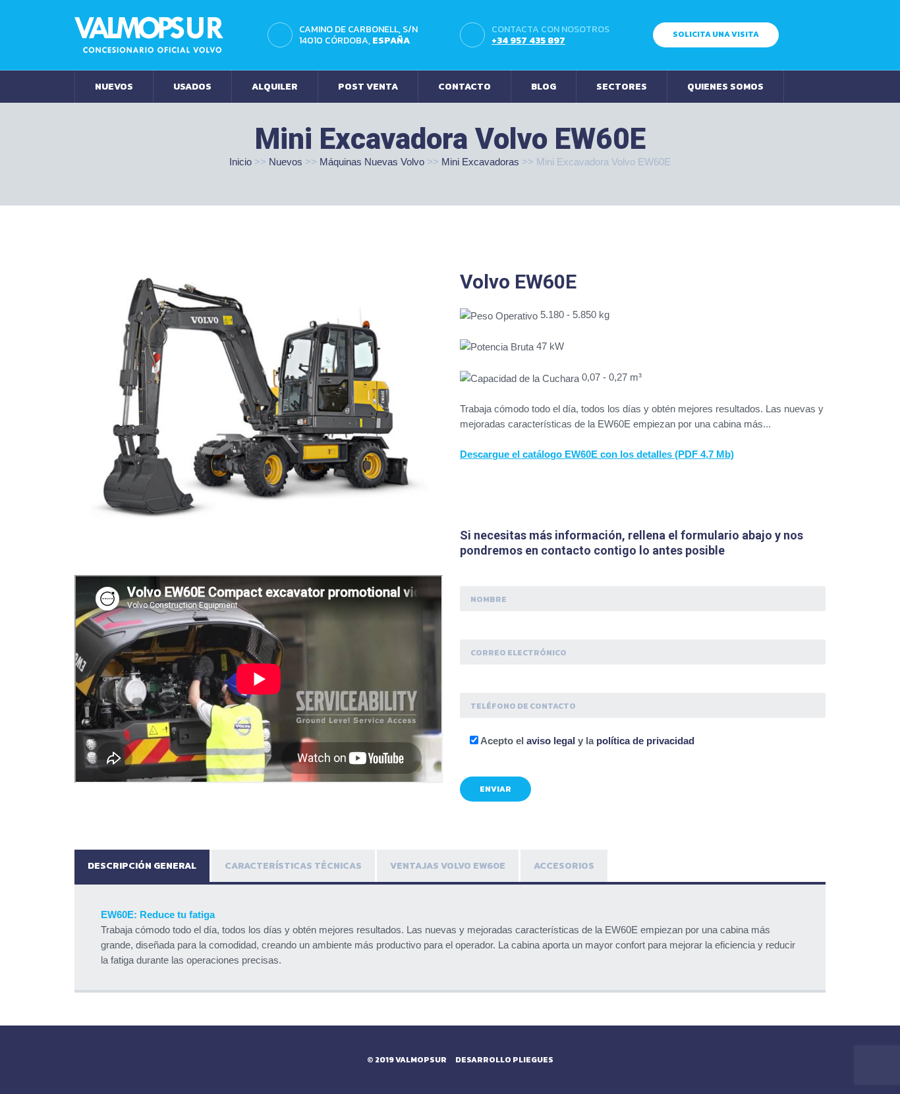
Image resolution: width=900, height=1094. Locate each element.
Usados (192, 87)
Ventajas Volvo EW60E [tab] (447, 866)
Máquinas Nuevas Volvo (372, 161)
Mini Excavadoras (480, 161)
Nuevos (114, 87)
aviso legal (550, 740)
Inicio (240, 161)
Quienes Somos (725, 87)
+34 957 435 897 (528, 40)
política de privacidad (645, 740)
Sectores (621, 87)
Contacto (464, 87)
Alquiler (275, 87)
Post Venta (368, 87)
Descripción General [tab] (142, 866)
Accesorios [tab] (564, 866)
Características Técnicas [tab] (293, 866)
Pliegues (533, 1060)
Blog (543, 87)
